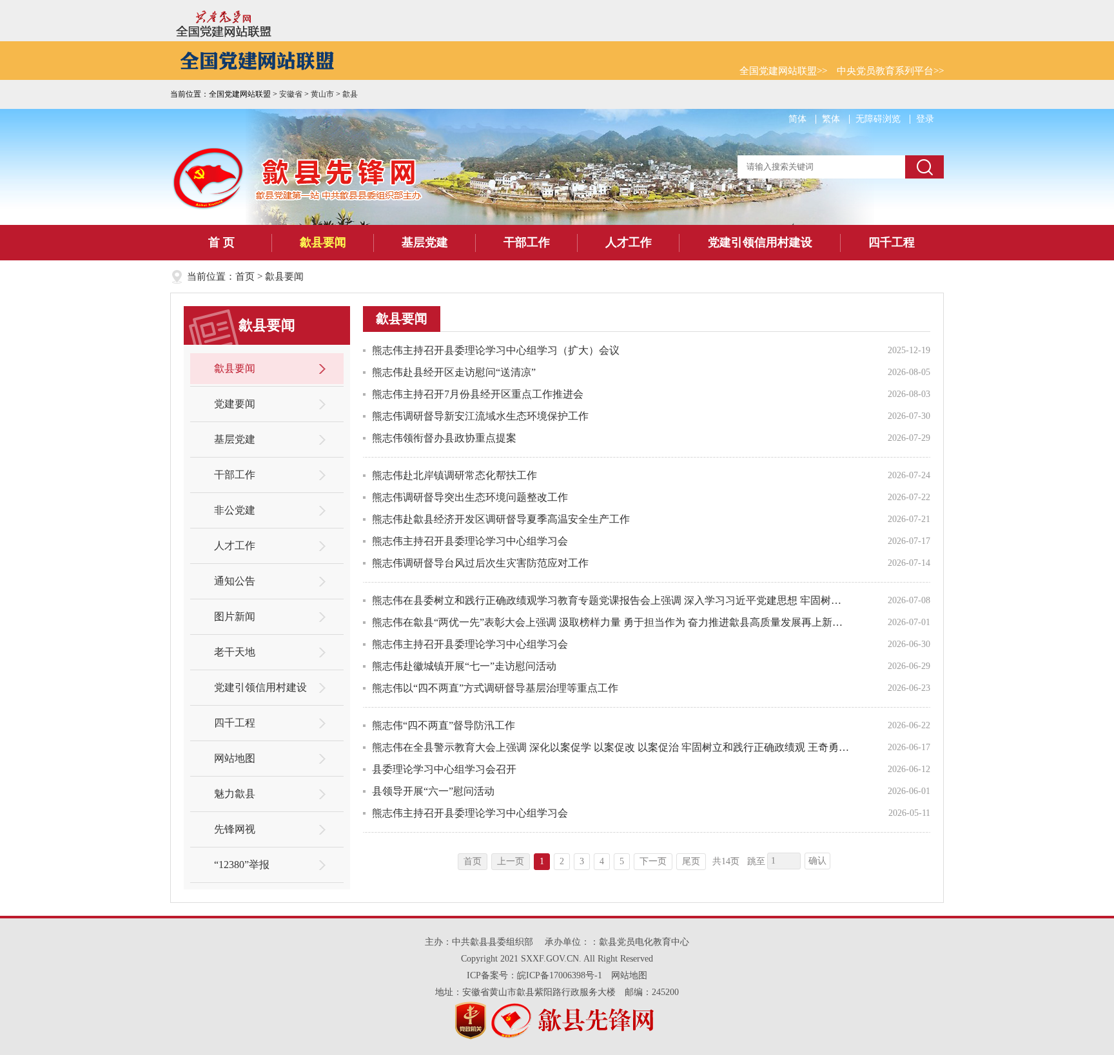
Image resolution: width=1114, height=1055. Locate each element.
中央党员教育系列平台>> (890, 71)
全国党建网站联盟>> (783, 71)
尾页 (691, 861)
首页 (245, 276)
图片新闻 (234, 616)
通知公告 (234, 581)
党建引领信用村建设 (760, 242)
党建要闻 (234, 403)
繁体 (831, 119)
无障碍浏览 (878, 119)
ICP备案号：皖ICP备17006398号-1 (534, 975)
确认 (817, 861)
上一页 (510, 861)
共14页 (725, 861)
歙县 (350, 94)
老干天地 (234, 651)
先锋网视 (234, 829)
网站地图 (234, 758)
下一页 (653, 861)
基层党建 (425, 242)
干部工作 (526, 242)
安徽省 (290, 94)
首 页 (221, 242)
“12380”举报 (241, 864)
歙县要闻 (323, 242)
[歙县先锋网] (209, 177)
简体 (797, 119)
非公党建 (234, 510)
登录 (925, 119)
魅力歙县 (234, 793)
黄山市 (322, 94)
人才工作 (628, 242)
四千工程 (891, 242)
